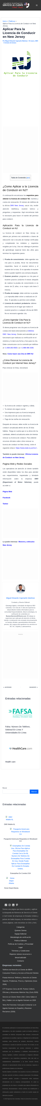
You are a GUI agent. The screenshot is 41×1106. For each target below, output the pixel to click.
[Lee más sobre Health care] (20, 748)
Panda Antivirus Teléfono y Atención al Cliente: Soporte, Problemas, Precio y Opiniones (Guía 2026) (19, 981)
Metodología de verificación (20, 937)
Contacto (20, 961)
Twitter (5, 504)
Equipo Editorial (20, 934)
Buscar (5, 788)
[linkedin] (13, 905)
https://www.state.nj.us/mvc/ (26, 448)
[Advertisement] (20, 104)
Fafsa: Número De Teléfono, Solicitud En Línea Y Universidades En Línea (17, 730)
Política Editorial (20, 941)
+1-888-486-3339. (27, 348)
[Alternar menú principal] (37, 5)
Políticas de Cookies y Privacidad (20, 944)
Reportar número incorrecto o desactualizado (20, 955)
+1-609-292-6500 (10, 348)
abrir (28, 178)
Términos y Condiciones (21, 951)
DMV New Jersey (17, 205)
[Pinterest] (17, 905)
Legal (20, 947)
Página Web (7, 492)
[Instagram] (9, 905)
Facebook (6, 498)
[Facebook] (6, 905)
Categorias (21, 927)
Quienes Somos (20, 930)
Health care (10, 762)
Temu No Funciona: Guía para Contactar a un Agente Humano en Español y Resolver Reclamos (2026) (19, 1008)
